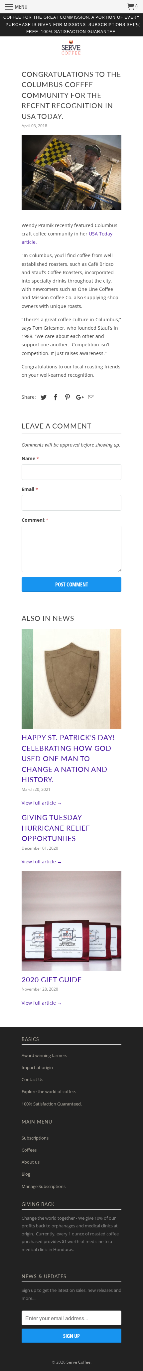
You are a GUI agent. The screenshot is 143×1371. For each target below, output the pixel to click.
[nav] (16, 6)
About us (31, 1162)
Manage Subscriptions (44, 1186)
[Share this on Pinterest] (66, 397)
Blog (26, 1174)
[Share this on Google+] (78, 397)
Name (30, 458)
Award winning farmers (44, 1055)
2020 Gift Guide (52, 979)
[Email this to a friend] (90, 397)
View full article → (42, 803)
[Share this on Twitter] (42, 397)
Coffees (29, 1150)
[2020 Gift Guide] (71, 921)
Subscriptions (35, 1138)
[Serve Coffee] (71, 49)
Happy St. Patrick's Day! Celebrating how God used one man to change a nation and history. (68, 758)
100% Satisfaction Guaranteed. (52, 1104)
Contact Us (32, 1079)
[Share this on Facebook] (54, 397)
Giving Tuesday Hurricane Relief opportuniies (56, 827)
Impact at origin (37, 1067)
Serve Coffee (78, 1362)
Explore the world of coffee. (49, 1091)
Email (30, 489)
